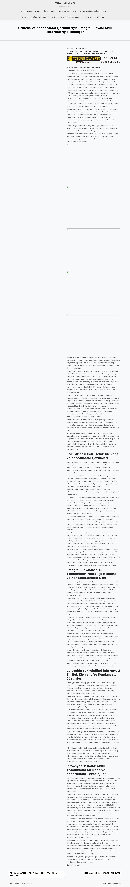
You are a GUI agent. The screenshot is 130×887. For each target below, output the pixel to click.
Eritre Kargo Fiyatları (30, 11)
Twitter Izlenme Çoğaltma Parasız (66, 17)
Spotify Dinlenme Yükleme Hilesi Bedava (89, 11)
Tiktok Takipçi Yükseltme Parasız (34, 17)
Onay (53, 11)
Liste (45, 11)
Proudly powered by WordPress (20, 883)
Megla (106, 883)
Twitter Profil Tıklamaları (95, 17)
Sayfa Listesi (64, 11)
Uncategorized (73, 865)
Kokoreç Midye (65, 2)
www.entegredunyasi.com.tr (90, 67)
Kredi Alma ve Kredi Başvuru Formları (102, 873)
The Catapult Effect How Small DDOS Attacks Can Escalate (34, 874)
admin (70, 48)
